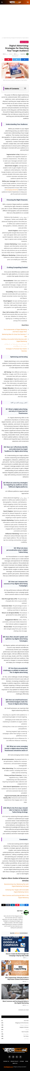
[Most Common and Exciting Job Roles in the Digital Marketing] (15, 991)
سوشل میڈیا (26, 1034)
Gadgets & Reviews (24, 1027)
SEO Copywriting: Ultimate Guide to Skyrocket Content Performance (17, 978)
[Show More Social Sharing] (2, 59)
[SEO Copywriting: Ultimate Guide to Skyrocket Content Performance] (15, 968)
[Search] (2, 2)
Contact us (6, 1061)
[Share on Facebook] (25, 59)
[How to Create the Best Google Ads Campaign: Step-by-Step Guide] (15, 944)
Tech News (26, 1036)
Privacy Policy (14, 1061)
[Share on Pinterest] (8, 59)
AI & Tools (26, 1020)
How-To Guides (25, 1031)
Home (1, 37)
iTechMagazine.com (8, 1066)
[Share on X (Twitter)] (16, 59)
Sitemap (22, 1061)
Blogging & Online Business (22, 1022)
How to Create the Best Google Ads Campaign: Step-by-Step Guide (17, 955)
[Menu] (28, 2)
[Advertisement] (15, 21)
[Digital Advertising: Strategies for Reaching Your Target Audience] (15, 78)
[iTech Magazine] (15, 2)
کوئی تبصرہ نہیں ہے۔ (23, 56)
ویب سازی (26, 1038)
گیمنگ (27, 1029)
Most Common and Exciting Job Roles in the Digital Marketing (16, 1002)
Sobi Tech (24, 54)
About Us (15, 1063)
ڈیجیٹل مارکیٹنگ (24, 42)
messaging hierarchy (12, 190)
